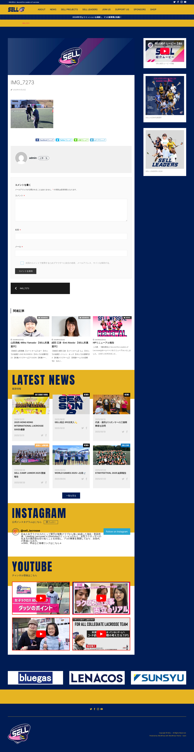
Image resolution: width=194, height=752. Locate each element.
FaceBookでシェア (46, 140)
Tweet (57, 139)
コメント (20, 195)
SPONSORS (140, 9)
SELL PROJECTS (69, 9)
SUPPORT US (122, 9)
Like (37, 139)
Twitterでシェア (66, 140)
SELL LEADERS (90, 9)
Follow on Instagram (117, 531)
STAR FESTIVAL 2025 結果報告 (110, 473)
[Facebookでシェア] (46, 435)
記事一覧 (44, 158)
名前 (18, 229)
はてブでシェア (99, 140)
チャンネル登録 (50, 575)
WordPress (161, 736)
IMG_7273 (15, 23)
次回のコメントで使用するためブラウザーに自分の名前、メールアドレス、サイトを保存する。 (68, 263)
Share (75, 139)
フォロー (52, 522)
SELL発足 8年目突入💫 (66, 422)
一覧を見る (71, 495)
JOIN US (106, 9)
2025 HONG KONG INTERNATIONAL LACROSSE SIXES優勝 (28, 426)
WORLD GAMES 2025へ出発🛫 (70, 473)
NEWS (53, 9)
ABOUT (41, 9)
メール (19, 246)
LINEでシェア (83, 140)
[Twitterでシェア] (42, 435)
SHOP (153, 9)
